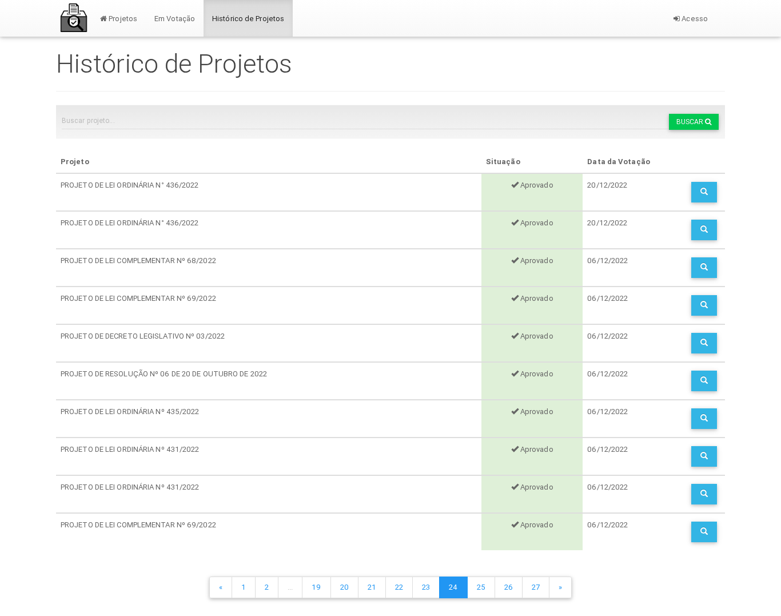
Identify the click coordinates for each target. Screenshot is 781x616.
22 (399, 587)
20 (344, 587)
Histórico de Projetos (248, 18)
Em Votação (174, 18)
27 (536, 587)
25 (481, 587)
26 (508, 587)
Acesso (694, 18)
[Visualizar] (704, 192)
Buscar (691, 121)
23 (426, 587)
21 (372, 587)
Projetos (122, 18)
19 (316, 587)
